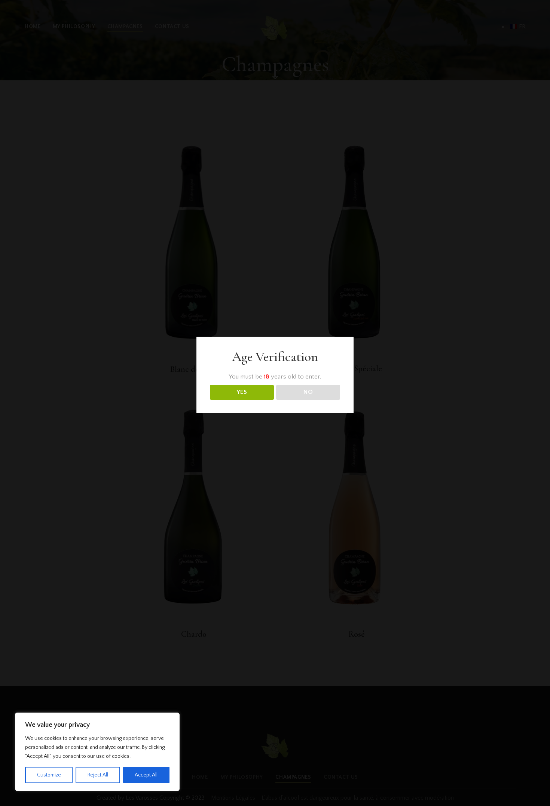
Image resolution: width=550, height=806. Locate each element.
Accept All (146, 775)
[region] (97, 752)
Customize (49, 775)
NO (308, 392)
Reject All (98, 775)
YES (241, 392)
